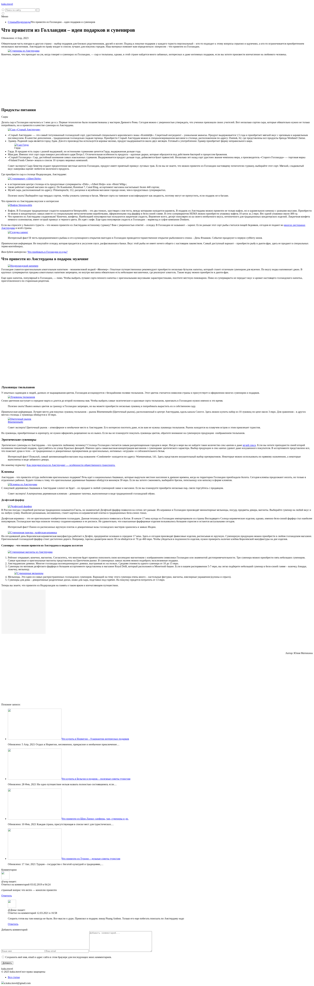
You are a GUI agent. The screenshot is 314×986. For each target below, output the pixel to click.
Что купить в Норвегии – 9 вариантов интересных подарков (95, 738)
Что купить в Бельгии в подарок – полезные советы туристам (95, 778)
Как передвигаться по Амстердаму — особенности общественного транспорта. (71, 465)
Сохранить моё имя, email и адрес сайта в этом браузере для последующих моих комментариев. (58, 957)
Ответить (6, 895)
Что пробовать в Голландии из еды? (47, 252)
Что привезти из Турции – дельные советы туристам (90, 858)
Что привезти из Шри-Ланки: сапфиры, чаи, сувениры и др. (95, 818)
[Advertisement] (157, 81)
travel (7, 4)
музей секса (249, 445)
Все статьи (14, 977)
